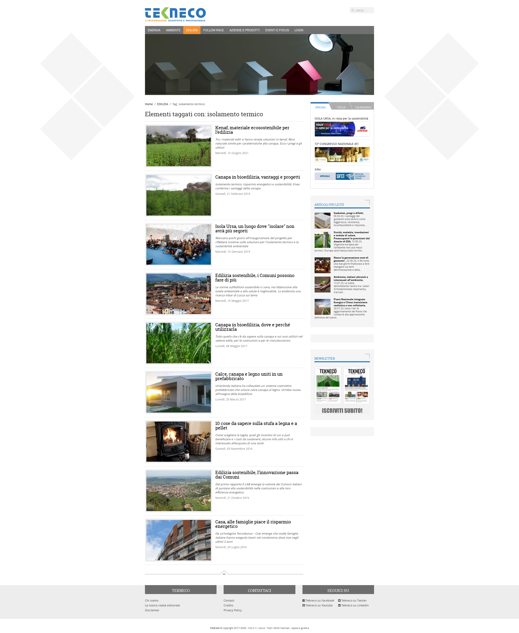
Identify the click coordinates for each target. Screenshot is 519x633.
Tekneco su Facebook (319, 600)
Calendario (363, 107)
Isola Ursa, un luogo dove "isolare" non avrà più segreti (254, 228)
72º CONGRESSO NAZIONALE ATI (336, 144)
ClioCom (215, 628)
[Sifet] (342, 176)
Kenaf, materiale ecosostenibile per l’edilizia (252, 130)
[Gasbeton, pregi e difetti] (322, 220)
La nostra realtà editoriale (162, 605)
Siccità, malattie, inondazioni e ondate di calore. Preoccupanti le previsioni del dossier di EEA (352, 237)
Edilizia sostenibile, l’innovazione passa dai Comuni (256, 474)
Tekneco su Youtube (319, 605)
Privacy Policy (233, 610)
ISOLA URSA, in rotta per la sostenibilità (341, 118)
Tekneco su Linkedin (355, 605)
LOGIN (299, 30)
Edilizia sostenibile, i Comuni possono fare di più (254, 277)
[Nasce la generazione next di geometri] (322, 265)
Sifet (318, 169)
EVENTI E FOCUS (277, 30)
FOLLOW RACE (213, 30)
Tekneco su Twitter (354, 600)
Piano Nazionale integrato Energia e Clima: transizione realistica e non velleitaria (350, 302)
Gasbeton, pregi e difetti (348, 213)
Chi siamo (151, 600)
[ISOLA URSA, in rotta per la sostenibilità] (342, 129)
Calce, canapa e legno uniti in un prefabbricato (249, 376)
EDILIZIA (192, 30)
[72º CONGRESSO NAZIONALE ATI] (342, 154)
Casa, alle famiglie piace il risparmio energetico (253, 524)
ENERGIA (154, 30)
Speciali (320, 107)
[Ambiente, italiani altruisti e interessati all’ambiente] (322, 284)
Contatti (229, 600)
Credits (228, 605)
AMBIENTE (173, 30)
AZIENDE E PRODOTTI (244, 30)
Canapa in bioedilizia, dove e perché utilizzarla (252, 327)
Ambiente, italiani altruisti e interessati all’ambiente (351, 278)
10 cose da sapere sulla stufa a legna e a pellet (256, 425)
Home (149, 104)
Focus (341, 107)
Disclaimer (152, 610)
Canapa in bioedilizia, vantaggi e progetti (257, 177)
